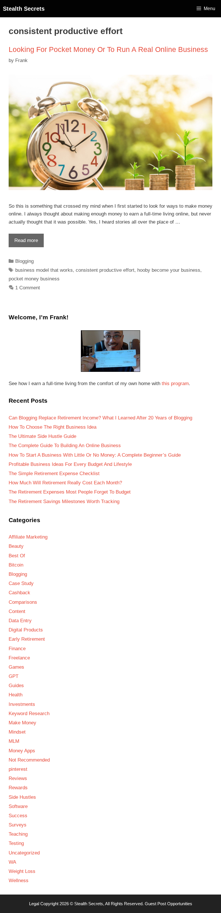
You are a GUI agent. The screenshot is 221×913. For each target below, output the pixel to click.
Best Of (17, 555)
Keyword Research (29, 713)
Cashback (19, 592)
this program (175, 383)
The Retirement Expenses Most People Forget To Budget (70, 492)
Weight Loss (22, 871)
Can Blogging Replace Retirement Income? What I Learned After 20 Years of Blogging (100, 418)
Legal (34, 903)
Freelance (19, 658)
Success (18, 815)
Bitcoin (16, 565)
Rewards (18, 787)
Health (15, 695)
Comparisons (23, 602)
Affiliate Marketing (28, 537)
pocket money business (34, 279)
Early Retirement (27, 639)
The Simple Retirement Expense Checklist (54, 473)
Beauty (16, 546)
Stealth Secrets (24, 8)
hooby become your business (168, 270)
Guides (16, 685)
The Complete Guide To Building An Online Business (65, 445)
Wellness (18, 880)
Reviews (18, 778)
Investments (22, 704)
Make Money (22, 722)
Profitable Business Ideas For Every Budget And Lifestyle (70, 464)
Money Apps (22, 750)
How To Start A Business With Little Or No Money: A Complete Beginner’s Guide (95, 455)
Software (18, 806)
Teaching (18, 834)
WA (12, 862)
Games (16, 667)
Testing (16, 843)
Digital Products (26, 630)
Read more (23, 242)
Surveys (17, 825)
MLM (14, 741)
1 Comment (27, 287)
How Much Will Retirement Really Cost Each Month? (65, 482)
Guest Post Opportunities (168, 903)
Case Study (21, 583)
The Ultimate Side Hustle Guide (42, 436)
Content (17, 611)
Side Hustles (22, 797)
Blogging (24, 261)
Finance (17, 648)
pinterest (18, 769)
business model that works (44, 270)
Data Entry (20, 620)
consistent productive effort (105, 270)
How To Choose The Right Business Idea (52, 427)
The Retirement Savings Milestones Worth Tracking (64, 501)
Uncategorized (24, 853)
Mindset (17, 732)
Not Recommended (29, 760)
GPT (13, 676)
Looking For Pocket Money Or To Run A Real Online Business (108, 49)
